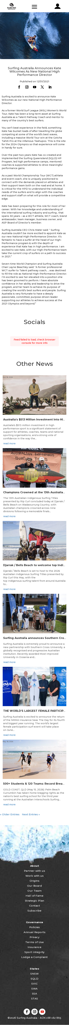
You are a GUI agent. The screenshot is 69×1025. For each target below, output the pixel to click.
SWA (34, 988)
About (34, 865)
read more (9, 443)
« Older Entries (9, 814)
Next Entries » (31, 814)
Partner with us (34, 870)
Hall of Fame (34, 895)
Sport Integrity (34, 952)
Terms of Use (34, 942)
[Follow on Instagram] (27, 87)
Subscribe (34, 910)
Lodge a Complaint (34, 957)
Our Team (34, 890)
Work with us (34, 875)
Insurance (35, 947)
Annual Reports (34, 932)
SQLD (34, 978)
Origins (35, 880)
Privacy (35, 937)
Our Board (34, 885)
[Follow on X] (42, 87)
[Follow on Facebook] (19, 87)
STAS (34, 998)
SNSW (34, 973)
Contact (34, 905)
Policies (34, 927)
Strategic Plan (34, 900)
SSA (34, 993)
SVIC (34, 983)
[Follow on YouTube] (34, 87)
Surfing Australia (26, 1017)
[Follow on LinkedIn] (50, 87)
